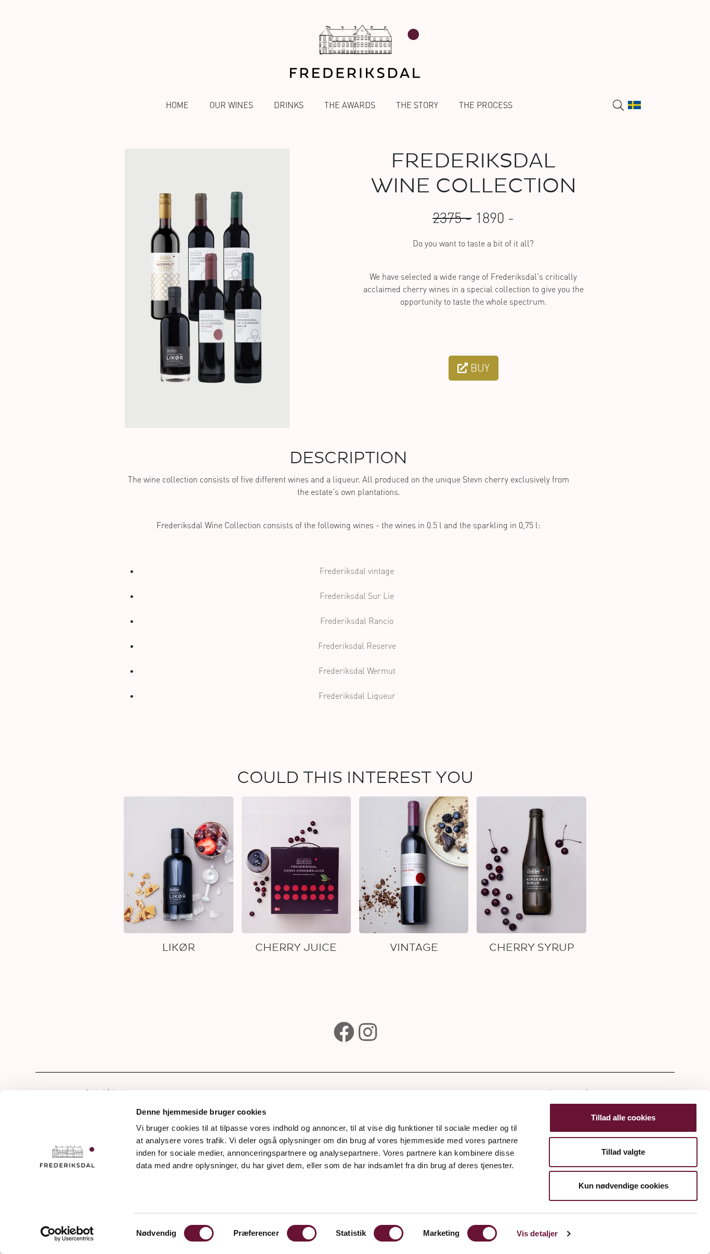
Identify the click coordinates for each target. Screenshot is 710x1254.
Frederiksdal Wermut (357, 670)
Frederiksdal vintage (357, 571)
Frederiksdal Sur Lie (357, 596)
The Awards (349, 105)
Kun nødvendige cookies (623, 1185)
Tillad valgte (623, 1151)
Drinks (289, 105)
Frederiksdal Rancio (356, 621)
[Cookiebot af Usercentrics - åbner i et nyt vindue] (67, 1234)
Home (177, 105)
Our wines (231, 105)
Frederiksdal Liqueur (357, 695)
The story (417, 105)
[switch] (302, 1233)
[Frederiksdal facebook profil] (344, 1032)
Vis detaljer (537, 1233)
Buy (479, 367)
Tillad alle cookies (623, 1117)
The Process (485, 105)
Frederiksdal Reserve (357, 646)
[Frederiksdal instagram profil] (368, 1032)
